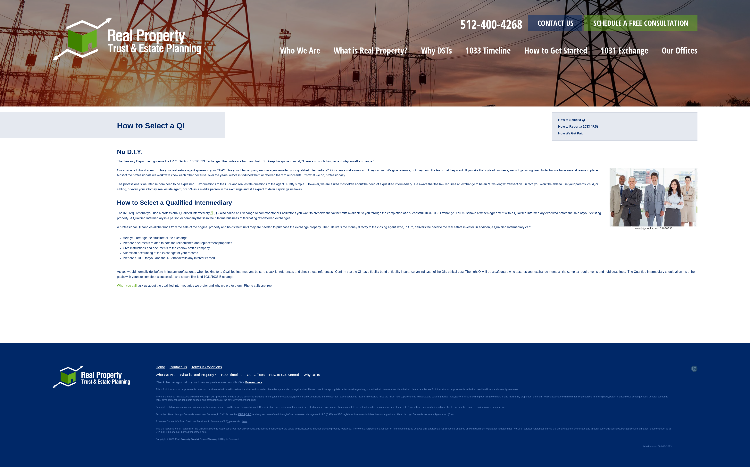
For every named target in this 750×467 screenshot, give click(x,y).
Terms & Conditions (206, 367)
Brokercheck (253, 382)
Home (160, 367)
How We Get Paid (571, 133)
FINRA (241, 414)
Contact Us (555, 23)
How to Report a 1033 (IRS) (578, 126)
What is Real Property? (370, 50)
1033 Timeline (488, 50)
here (244, 421)
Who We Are (300, 50)
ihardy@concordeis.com (193, 432)
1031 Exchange (624, 50)
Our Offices (679, 50)
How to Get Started (555, 50)
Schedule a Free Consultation (640, 23)
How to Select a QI (571, 120)
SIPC (248, 414)
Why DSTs (436, 50)
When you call (127, 285)
